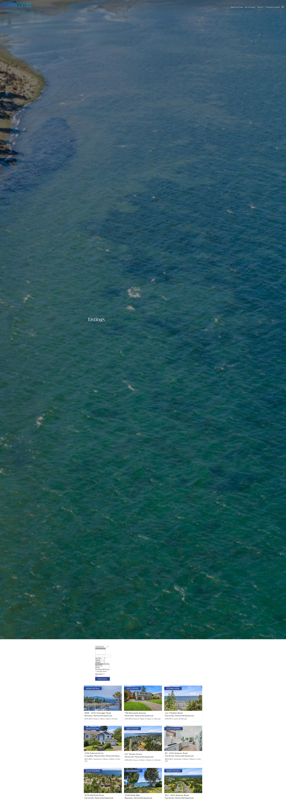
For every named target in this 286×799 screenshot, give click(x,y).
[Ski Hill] (102, 667)
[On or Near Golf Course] (102, 669)
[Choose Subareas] (100, 648)
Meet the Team (237, 7)
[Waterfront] (102, 666)
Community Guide (272, 7)
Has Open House (101, 671)
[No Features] (102, 664)
